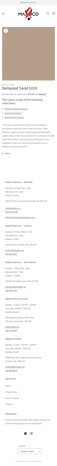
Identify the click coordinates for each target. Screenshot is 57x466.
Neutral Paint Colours (14, 117)
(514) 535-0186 (11, 211)
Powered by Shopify (36, 461)
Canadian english (27, 451)
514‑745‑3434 (11, 330)
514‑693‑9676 (11, 370)
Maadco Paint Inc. (25, 461)
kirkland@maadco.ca (15, 367)
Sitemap (8, 404)
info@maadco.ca (13, 208)
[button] (3, 14)
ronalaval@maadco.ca (15, 286)
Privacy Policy (11, 392)
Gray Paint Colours (13, 113)
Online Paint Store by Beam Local (20, 217)
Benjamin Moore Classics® (16, 108)
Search (8, 386)
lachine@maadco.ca (14, 250)
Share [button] (7, 153)
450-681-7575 (11, 290)
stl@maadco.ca (12, 327)
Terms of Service (12, 398)
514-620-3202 (11, 254)
